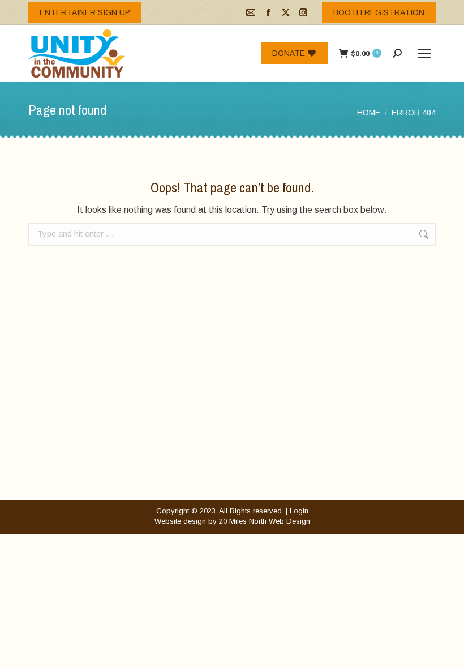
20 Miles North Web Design (264, 521)
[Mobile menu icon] (424, 53)
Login (299, 511)
